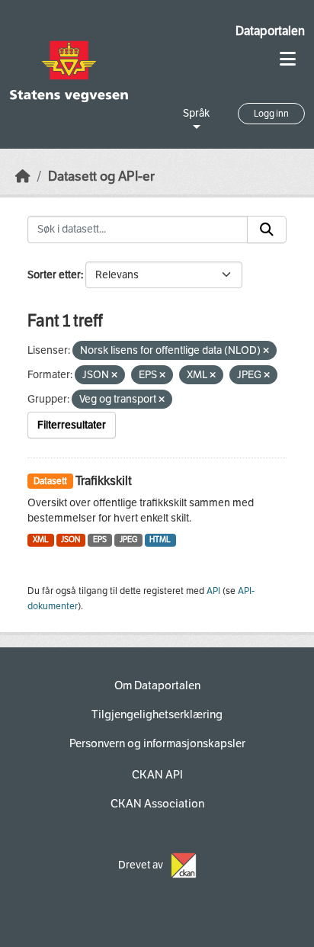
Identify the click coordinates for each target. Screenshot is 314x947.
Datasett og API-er (101, 177)
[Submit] (267, 229)
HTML (160, 539)
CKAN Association (157, 804)
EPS (100, 539)
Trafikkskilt (103, 481)
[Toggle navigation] (288, 59)
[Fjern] (266, 351)
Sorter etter (54, 274)
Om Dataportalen (157, 685)
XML (41, 539)
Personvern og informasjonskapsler (157, 743)
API (213, 591)
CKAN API (157, 775)
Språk (196, 113)
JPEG (128, 539)
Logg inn (271, 113)
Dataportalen (270, 31)
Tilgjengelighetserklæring (157, 714)
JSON (70, 539)
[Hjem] (22, 177)
